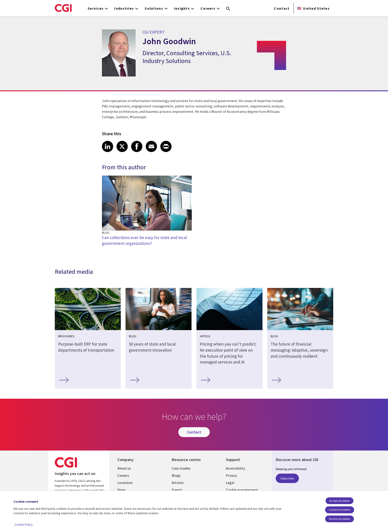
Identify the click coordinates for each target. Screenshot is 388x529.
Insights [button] (182, 8)
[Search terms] (228, 9)
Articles (178, 482)
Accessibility (235, 468)
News (121, 490)
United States (316, 8)
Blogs (176, 475)
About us (124, 468)
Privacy (231, 475)
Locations (125, 482)
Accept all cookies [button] (339, 500)
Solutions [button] (154, 8)
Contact (281, 8)
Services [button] (96, 8)
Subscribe (287, 478)
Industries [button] (124, 8)
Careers (123, 475)
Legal (230, 482)
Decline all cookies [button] (339, 518)
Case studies (181, 468)
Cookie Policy (24, 524)
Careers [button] (208, 8)
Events (177, 490)
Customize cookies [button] (339, 509)
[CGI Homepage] (63, 8)
